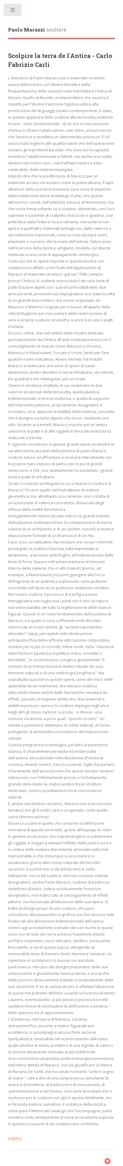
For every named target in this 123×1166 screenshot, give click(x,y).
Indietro (15, 1138)
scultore (37, 29)
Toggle (13, 11)
